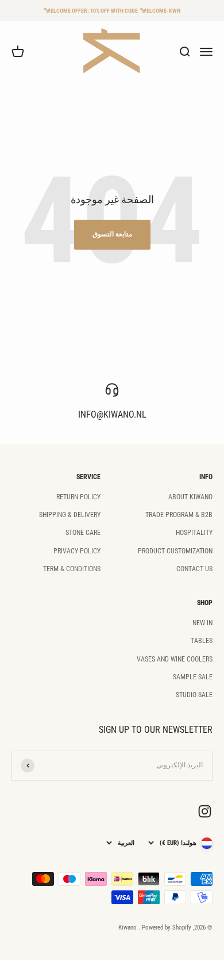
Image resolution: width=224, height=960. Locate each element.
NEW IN (202, 623)
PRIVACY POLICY (77, 551)
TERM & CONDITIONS (72, 569)
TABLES (202, 641)
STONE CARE (83, 533)
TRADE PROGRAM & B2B (179, 515)
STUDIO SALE (194, 695)
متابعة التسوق (112, 234)
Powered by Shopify (166, 927)
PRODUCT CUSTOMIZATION (175, 551)
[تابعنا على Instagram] (205, 811)
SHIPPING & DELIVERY (70, 515)
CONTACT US (194, 569)
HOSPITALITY (194, 533)
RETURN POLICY (78, 497)
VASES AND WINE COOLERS (175, 659)
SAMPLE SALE (193, 677)
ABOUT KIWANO (190, 497)
